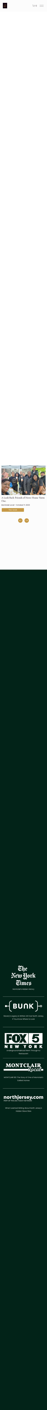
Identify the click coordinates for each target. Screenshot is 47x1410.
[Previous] (20, 520)
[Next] (26, 520)
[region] (23, 494)
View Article (13, 510)
